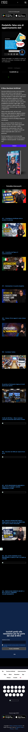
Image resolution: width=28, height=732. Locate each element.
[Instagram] (15, 687)
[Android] (4, 691)
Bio (3, 671)
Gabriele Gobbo (19, 727)
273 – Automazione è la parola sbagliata (13, 286)
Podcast (9, 678)
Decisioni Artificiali (10, 671)
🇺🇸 (20, 678)
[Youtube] (8, 687)
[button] (16, 2)
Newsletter (16, 674)
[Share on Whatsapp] (8, 77)
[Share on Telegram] (19, 77)
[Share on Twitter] (15, 77)
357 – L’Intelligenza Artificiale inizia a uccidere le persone (12, 219)
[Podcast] (23, 691)
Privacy (11, 728)
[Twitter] (14, 694)
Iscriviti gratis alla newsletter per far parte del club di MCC (14, 633)
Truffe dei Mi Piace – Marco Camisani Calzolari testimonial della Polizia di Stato (13, 419)
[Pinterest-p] (6, 694)
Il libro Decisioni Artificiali (11, 88)
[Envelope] (19, 691)
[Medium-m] (21, 694)
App (23, 674)
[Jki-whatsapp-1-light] (12, 691)
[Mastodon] (10, 694)
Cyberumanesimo (22, 671)
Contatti (15, 678)
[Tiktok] (19, 687)
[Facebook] (12, 687)
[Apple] (23, 687)
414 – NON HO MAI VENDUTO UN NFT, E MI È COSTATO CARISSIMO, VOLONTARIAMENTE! (13, 592)
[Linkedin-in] (4, 687)
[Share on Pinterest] (23, 77)
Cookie (16, 728)
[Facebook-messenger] (15, 691)
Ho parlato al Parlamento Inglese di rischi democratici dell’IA (13, 385)
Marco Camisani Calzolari (16, 725)
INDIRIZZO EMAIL (6, 639)
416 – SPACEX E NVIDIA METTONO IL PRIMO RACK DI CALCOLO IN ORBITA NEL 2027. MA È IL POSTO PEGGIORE (13, 522)
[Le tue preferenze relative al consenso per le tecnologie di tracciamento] (1, 549)
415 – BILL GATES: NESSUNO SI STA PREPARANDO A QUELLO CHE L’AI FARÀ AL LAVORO (14, 557)
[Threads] (17, 694)
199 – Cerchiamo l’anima (8, 352)
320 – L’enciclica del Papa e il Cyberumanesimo (10, 253)
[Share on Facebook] (4, 77)
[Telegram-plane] (8, 691)
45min (10, 674)
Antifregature (17, 68)
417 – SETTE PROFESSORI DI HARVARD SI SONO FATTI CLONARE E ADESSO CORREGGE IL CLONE (13, 486)
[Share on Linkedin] (12, 77)
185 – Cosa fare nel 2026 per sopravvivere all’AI (13, 452)
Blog (5, 674)
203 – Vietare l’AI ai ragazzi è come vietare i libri (14, 319)
